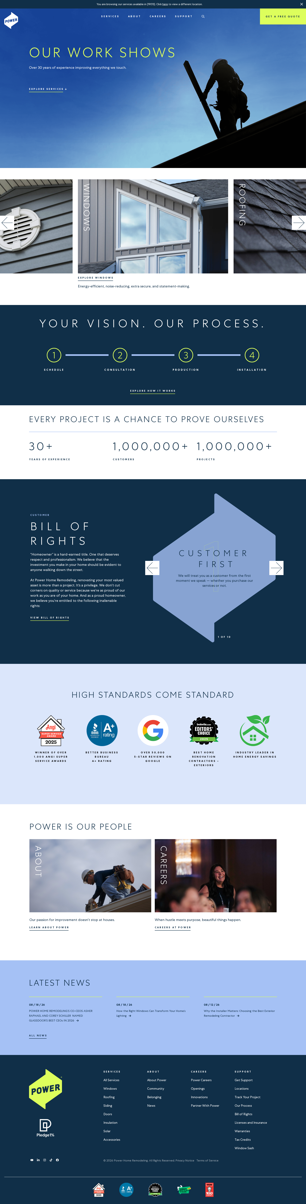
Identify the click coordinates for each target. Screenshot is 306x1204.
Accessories (111, 1140)
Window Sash (244, 1148)
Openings (198, 1089)
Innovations (199, 1097)
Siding (107, 1106)
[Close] (302, 4)
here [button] (165, 4)
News (151, 1106)
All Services (111, 1080)
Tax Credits (243, 1140)
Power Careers (201, 1080)
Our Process (243, 1106)
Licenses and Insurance (251, 1123)
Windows (110, 1089)
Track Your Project (247, 1097)
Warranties (242, 1131)
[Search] (203, 16)
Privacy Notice (184, 1160)
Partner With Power (205, 1106)
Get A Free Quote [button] (283, 16)
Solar (106, 1131)
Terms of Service (207, 1160)
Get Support (244, 1080)
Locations (242, 1089)
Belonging (154, 1097)
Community (155, 1089)
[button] (301, 4)
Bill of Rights (243, 1114)
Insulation (110, 1123)
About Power (156, 1080)
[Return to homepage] (11, 20)
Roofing (109, 1097)
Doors (107, 1114)
